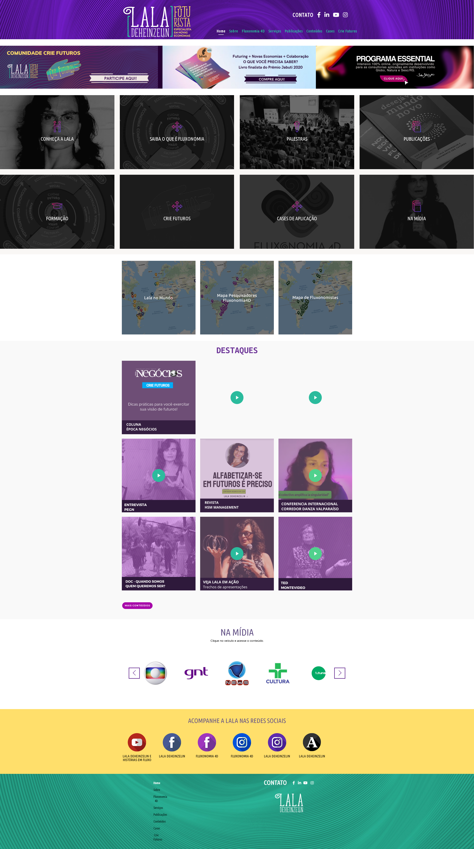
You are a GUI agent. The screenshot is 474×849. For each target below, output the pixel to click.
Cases (330, 31)
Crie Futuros (347, 31)
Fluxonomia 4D (253, 31)
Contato (303, 14)
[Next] (339, 673)
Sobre (233, 31)
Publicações (294, 31)
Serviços (274, 31)
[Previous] (134, 673)
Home (221, 31)
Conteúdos (314, 31)
